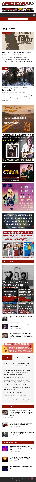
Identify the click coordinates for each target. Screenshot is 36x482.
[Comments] (28, 357)
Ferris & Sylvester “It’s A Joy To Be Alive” (15, 385)
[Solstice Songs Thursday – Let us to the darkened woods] (18, 76)
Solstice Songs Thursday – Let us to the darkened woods (18, 89)
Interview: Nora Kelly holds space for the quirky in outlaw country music (21, 423)
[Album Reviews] (5, 459)
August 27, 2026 (11, 287)
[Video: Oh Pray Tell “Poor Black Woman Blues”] (18, 277)
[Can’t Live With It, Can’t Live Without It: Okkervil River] (5, 326)
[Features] (5, 468)
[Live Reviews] (5, 448)
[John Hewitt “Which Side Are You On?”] (18, 41)
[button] (34, 15)
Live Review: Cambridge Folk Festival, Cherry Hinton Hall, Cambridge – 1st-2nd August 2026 (26, 306)
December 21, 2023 (7, 92)
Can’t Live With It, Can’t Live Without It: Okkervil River (9, 293)
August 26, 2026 (7, 300)
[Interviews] (5, 412)
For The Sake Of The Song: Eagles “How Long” (21, 467)
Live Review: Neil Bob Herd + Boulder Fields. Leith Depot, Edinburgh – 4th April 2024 (21, 448)
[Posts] (7, 357)
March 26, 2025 (6, 54)
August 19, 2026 (14, 435)
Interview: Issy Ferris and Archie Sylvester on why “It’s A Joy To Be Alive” (22, 433)
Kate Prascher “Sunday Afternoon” (13, 392)
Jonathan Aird (18, 92)
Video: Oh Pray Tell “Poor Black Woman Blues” (15, 283)
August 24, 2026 (14, 426)
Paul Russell (16, 54)
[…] (30, 63)
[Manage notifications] (32, 478)
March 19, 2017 (14, 460)
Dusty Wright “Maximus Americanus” (10, 307)
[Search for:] (18, 19)
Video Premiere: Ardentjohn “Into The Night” (16, 400)
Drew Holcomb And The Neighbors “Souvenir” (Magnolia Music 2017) (20, 458)
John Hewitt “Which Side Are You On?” (17, 52)
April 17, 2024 (14, 451)
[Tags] (17, 357)
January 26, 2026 (14, 470)
